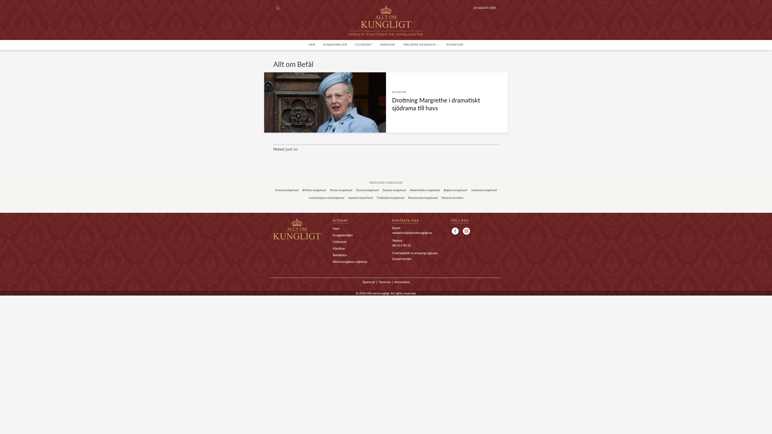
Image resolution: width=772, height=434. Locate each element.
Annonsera (402, 282)
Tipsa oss (384, 282)
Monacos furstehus (452, 197)
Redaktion (455, 45)
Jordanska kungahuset (484, 190)
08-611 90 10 (401, 245)
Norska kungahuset (341, 190)
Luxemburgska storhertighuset (326, 197)
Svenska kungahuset (287, 190)
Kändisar (387, 45)
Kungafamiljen (335, 45)
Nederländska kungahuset (425, 190)
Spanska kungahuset (394, 190)
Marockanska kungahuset (423, 197)
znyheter (399, 92)
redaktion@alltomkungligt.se (412, 232)
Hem (312, 45)
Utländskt (363, 45)
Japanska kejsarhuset (360, 197)
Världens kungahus (419, 45)
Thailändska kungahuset (390, 197)
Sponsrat (368, 282)
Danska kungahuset (367, 190)
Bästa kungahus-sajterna (350, 261)
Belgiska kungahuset (455, 190)
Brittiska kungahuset (314, 190)
